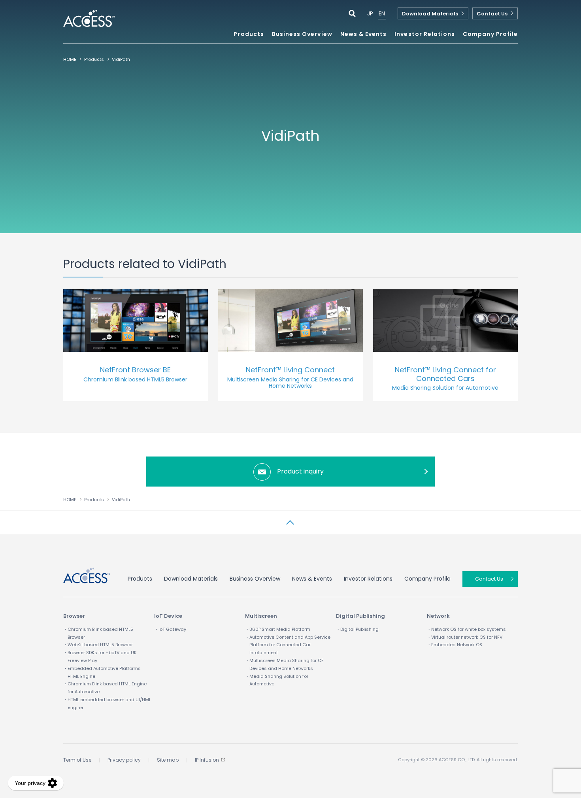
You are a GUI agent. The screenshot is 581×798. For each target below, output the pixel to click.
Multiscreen (261, 616)
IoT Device (168, 616)
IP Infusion (207, 759)
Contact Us (492, 13)
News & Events (363, 34)
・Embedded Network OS (454, 644)
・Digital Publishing (357, 629)
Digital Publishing (360, 616)
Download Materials (430, 13)
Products (94, 59)
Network (438, 616)
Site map (168, 759)
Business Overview (255, 579)
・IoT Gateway (170, 629)
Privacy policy (124, 759)
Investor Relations (368, 579)
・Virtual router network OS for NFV (464, 637)
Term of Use (77, 759)
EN (382, 13)
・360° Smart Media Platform (277, 629)
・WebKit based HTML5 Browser (98, 644)
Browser (74, 616)
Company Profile (427, 579)
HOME (69, 59)
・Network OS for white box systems (466, 629)
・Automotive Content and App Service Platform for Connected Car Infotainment (287, 645)
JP (370, 13)
